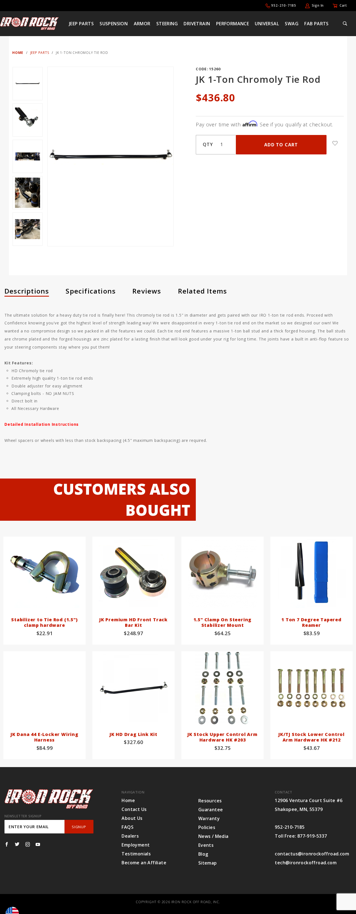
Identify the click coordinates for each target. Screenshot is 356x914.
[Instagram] (27, 844)
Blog (203, 854)
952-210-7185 (283, 5)
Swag (291, 24)
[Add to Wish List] (335, 143)
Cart (343, 5)
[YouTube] (38, 844)
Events (206, 845)
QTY (208, 144)
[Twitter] (17, 844)
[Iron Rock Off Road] (29, 23)
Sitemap (207, 863)
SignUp (79, 826)
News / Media (213, 836)
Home (128, 800)
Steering (167, 24)
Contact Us (134, 809)
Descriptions (26, 291)
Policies (206, 827)
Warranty (209, 818)
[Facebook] (6, 844)
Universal (267, 24)
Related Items (202, 291)
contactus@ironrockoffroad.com (312, 854)
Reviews (146, 291)
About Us (132, 818)
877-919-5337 (312, 836)
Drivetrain (197, 24)
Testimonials (136, 854)
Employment (136, 845)
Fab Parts (316, 24)
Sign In (318, 5)
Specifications (91, 291)
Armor (142, 24)
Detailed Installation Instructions (41, 424)
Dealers (130, 836)
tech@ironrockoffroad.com (306, 863)
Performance (232, 24)
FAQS (128, 827)
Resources (210, 801)
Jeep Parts (81, 24)
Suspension (114, 24)
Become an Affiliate (144, 863)
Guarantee (210, 810)
